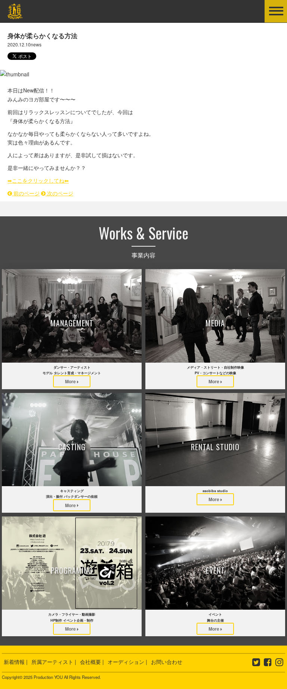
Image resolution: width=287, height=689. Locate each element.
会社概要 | (92, 661)
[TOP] (14, 14)
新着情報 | (16, 661)
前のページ (26, 193)
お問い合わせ (166, 661)
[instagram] (279, 663)
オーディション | (127, 661)
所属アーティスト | (53, 661)
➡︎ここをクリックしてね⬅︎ (38, 180)
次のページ (59, 193)
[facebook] (268, 663)
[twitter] (256, 663)
